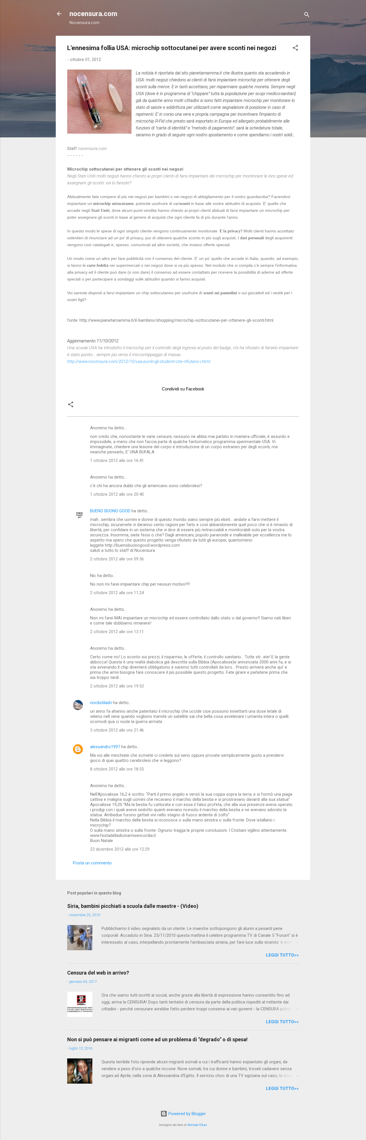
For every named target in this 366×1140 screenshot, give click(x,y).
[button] (295, 48)
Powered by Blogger (186, 1113)
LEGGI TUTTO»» (282, 955)
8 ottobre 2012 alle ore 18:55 (117, 769)
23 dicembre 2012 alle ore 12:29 (120, 849)
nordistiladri (101, 702)
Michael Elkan (197, 1125)
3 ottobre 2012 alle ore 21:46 (117, 730)
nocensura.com (93, 14)
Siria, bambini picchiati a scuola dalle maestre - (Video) (132, 906)
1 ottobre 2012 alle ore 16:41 (117, 460)
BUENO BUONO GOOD (110, 510)
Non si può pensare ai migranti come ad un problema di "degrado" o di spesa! (157, 1039)
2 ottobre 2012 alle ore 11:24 (117, 592)
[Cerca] (306, 15)
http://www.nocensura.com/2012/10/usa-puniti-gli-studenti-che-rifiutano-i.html (138, 361)
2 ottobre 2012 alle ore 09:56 (117, 559)
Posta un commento (92, 863)
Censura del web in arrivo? (98, 973)
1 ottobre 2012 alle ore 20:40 (117, 494)
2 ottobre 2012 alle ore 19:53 (117, 686)
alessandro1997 (105, 746)
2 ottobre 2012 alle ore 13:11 (117, 631)
